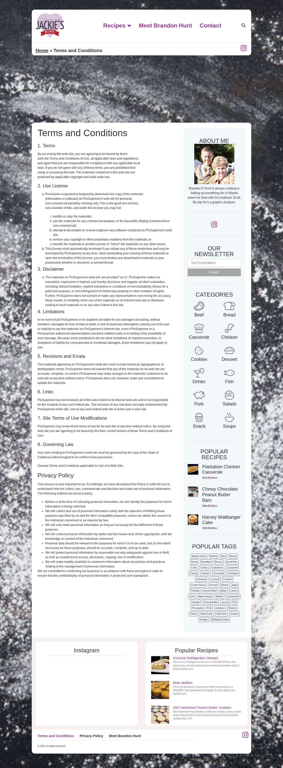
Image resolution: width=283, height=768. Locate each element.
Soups (229, 426)
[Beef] (199, 306)
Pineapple (197, 608)
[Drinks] (199, 372)
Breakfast (206, 562)
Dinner (224, 585)
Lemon (234, 590)
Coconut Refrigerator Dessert (195, 658)
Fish (229, 381)
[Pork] (199, 395)
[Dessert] (229, 350)
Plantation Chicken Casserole (221, 469)
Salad (193, 613)
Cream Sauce (198, 585)
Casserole (199, 337)
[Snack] (199, 417)
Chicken (229, 337)
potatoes (219, 608)
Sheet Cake (206, 613)
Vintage (204, 619)
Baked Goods (199, 556)
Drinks (199, 381)
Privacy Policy (91, 736)
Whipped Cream (220, 619)
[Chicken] (229, 328)
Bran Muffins (183, 683)
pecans (225, 602)
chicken (206, 573)
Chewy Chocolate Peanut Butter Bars (220, 494)
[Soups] (229, 417)
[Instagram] (243, 48)
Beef (199, 314)
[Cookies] (199, 350)
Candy (203, 567)
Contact (210, 25)
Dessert (229, 359)
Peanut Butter (210, 602)
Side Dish (221, 613)
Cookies (199, 359)
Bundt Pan (231, 562)
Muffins (219, 596)
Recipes (114, 25)
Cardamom (217, 567)
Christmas (233, 573)
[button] (243, 25)
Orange (196, 602)
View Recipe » (210, 477)
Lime (191, 596)
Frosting (195, 590)
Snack (199, 426)
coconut (215, 579)
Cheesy (194, 573)
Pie (235, 602)
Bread (229, 314)
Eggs (235, 585)
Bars (223, 556)
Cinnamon (201, 579)
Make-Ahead (205, 596)
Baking (213, 556)
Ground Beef (209, 590)
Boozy (233, 556)
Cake (194, 567)
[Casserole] (199, 328)
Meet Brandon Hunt (165, 25)
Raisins (232, 608)
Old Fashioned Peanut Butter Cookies (202, 708)
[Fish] (229, 372)
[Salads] (229, 395)
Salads (229, 403)
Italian (223, 590)
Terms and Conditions (56, 736)
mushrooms (233, 596)
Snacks (234, 613)
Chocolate (219, 573)
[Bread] (229, 306)
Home (42, 50)
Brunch (219, 562)
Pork (199, 403)
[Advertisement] (141, 94)
